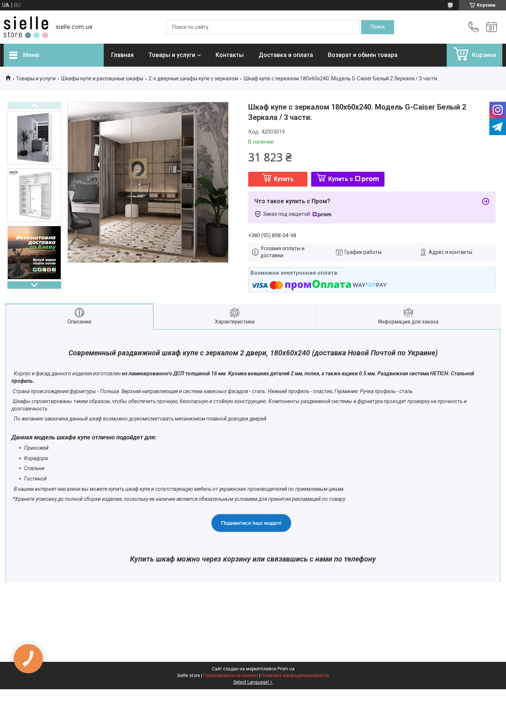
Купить (284, 178)
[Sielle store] (26, 27)
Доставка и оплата (286, 54)
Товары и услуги (172, 54)
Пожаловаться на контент (230, 675)
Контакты (230, 54)
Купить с (340, 178)
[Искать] (377, 27)
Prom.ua (285, 668)
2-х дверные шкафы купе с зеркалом (193, 78)
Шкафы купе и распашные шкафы (102, 78)
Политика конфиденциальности (295, 675)
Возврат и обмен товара (362, 54)
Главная (122, 54)
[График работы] (491, 27)
